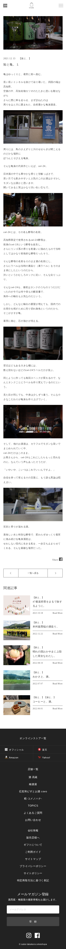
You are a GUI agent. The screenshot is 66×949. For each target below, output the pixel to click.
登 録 (33, 921)
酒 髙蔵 (33, 777)
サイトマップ (33, 858)
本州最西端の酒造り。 (46, 626)
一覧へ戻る (33, 573)
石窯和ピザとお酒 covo (33, 791)
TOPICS (33, 805)
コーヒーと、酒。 (43, 701)
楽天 (44, 749)
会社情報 (33, 830)
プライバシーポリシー (33, 866)
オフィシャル (16, 749)
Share (55, 560)
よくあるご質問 (33, 812)
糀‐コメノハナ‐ (33, 798)
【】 (38, 597)
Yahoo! (46, 757)
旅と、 (25, 58)
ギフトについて (33, 844)
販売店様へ (33, 837)
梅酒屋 (33, 784)
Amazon (13, 757)
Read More (58, 613)
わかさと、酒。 (42, 676)
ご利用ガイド (33, 851)
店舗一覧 (33, 769)
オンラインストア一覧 (33, 738)
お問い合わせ (33, 819)
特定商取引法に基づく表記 (33, 880)
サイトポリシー (33, 873)
